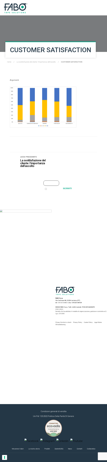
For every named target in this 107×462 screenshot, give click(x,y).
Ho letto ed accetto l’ (50, 192)
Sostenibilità (59, 449)
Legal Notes (98, 322)
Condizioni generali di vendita (53, 411)
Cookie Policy (88, 322)
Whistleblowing (60, 324)
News (70, 449)
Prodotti (47, 449)
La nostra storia (34, 449)
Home (9, 62)
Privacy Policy (77, 322)
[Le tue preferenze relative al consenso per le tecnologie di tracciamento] (4, 457)
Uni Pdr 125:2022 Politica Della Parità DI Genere (53, 416)
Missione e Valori (18, 449)
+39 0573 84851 (62, 303)
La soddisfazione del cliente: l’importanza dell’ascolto (36, 62)
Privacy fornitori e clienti (63, 322)
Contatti (79, 449)
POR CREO (59, 309)
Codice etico (91, 449)
